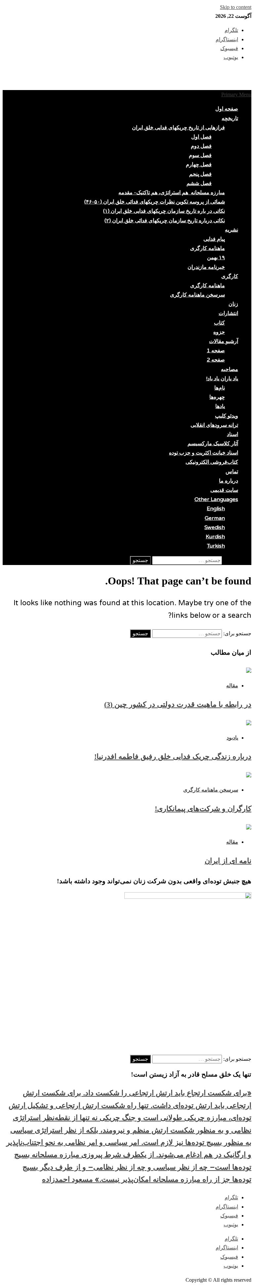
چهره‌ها (217, 397)
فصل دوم (201, 146)
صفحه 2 (216, 360)
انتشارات (228, 313)
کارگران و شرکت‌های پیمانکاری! (203, 808)
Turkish (216, 546)
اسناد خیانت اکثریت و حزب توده (203, 453)
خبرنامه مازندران (206, 267)
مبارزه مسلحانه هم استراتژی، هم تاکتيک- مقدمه (171, 192)
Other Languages (216, 499)
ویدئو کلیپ (226, 416)
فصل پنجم (200, 174)
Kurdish (215, 536)
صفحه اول (226, 109)
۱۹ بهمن (216, 257)
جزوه (219, 332)
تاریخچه (230, 118)
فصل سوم (200, 155)
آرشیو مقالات (223, 341)
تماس (232, 471)
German (215, 518)
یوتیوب (231, 1224)
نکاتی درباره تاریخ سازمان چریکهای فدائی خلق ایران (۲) (165, 220)
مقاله (232, 685)
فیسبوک (229, 1215)
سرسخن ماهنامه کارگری (197, 295)
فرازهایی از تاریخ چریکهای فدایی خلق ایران (178, 127)
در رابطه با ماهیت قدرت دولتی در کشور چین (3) (177, 704)
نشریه (231, 230)
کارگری (229, 276)
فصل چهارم (199, 164)
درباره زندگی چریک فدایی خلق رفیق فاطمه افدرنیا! (172, 756)
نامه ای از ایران (228, 861)
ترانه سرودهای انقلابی (214, 425)
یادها (220, 406)
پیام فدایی (214, 239)
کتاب (219, 323)
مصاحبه (229, 369)
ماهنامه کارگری (207, 248)
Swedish (214, 527)
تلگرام (231, 1197)
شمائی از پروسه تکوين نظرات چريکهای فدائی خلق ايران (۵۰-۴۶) (154, 202)
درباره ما (228, 481)
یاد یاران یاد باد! (222, 378)
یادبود (232, 737)
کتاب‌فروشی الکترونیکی (212, 462)
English (216, 508)
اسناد (232, 434)
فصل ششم (199, 183)
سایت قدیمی (224, 490)
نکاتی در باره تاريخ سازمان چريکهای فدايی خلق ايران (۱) (164, 211)
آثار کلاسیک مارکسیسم (213, 443)
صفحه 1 (216, 350)
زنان (233, 304)
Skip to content (235, 7)
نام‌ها (219, 388)
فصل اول (201, 137)
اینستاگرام (227, 1206)
